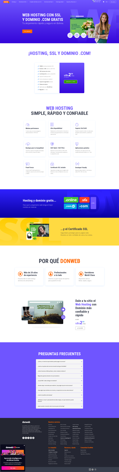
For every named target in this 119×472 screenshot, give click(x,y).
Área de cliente (67, 463)
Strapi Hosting (75, 440)
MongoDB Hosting (88, 424)
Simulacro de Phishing (89, 442)
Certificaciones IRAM (52, 454)
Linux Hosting (63, 430)
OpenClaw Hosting (77, 428)
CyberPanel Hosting (88, 432)
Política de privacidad (52, 456)
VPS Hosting (62, 440)
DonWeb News (83, 452)
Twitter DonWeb (26, 438)
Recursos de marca (52, 461)
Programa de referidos (52, 463)
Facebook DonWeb (23, 438)
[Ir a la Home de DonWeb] (6, 2)
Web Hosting (50, 440)
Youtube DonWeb (28, 438)
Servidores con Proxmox (89, 436)
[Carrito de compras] (103, 1)
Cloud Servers (63, 436)
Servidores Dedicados (89, 434)
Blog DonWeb (83, 450)
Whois (65, 454)
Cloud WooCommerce (64, 428)
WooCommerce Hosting (65, 426)
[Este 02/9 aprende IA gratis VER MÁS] (97, 1)
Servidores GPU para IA (89, 438)
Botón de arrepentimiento (69, 457)
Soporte (66, 450)
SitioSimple (50, 438)
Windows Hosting (63, 432)
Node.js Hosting (63, 443)
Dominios (50, 424)
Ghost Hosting (75, 436)
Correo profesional (52, 426)
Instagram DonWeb (31, 438)
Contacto (50, 459)
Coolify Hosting (75, 434)
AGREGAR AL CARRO (70, 81)
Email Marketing (51, 432)
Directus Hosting (76, 438)
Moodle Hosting (76, 443)
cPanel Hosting (87, 426)
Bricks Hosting (63, 424)
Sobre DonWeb (51, 450)
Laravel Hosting (76, 424)
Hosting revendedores (64, 434)
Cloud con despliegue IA (65, 438)
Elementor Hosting (52, 443)
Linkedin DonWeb (33, 438)
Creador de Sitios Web (52, 436)
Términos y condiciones (53, 457)
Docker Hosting (63, 442)
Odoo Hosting (75, 442)
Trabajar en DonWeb (52, 452)
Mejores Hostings (88, 440)
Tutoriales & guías (68, 459)
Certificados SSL (51, 428)
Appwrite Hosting (76, 430)
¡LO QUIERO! (80, 328)
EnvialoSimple (51, 434)
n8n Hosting (75, 426)
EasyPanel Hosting (88, 430)
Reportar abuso (67, 452)
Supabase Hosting (76, 432)
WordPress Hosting (52, 442)
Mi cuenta (113, 1)
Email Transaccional (52, 430)
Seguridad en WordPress (85, 454)
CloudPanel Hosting (88, 428)
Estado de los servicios (69, 456)
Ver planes (27, 31)
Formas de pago (67, 461)
